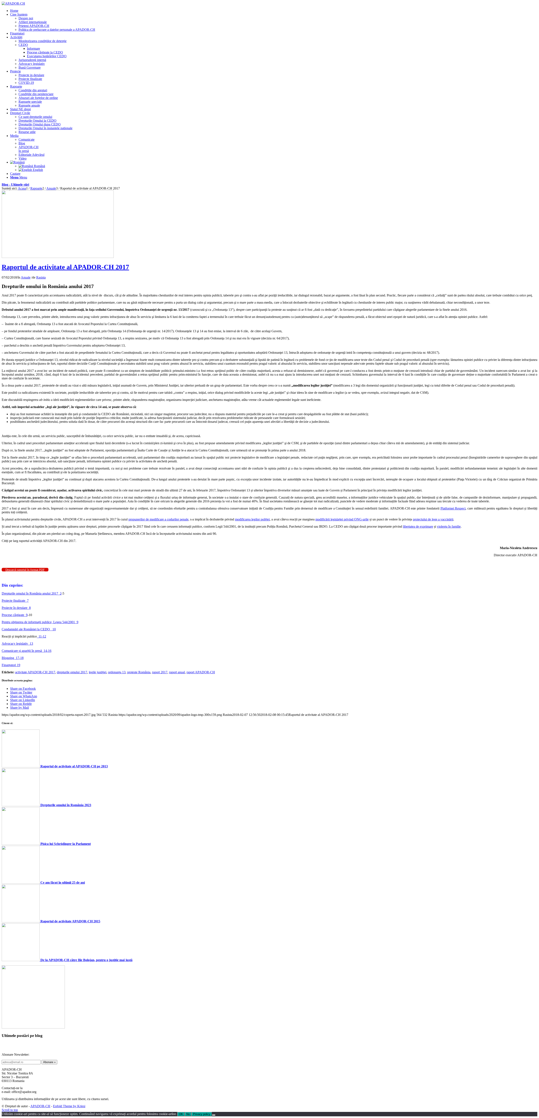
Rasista (41, 277)
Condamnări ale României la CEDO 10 (29, 629)
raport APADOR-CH (201, 672)
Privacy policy (201, 1114)
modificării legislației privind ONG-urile (342, 519)
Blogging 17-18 (13, 658)
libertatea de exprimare (418, 526)
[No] (213, 1115)
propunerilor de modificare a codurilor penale (158, 519)
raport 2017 (159, 672)
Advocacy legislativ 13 (17, 643)
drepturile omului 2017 (72, 672)
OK (181, 1114)
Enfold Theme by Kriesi (69, 1106)
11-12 (41, 636)
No (188, 1114)
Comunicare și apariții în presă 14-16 (26, 650)
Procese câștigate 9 (15, 615)
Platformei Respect (453, 508)
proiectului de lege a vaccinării (433, 519)
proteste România (138, 672)
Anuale (26, 277)
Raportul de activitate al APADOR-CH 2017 (65, 267)
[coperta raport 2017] (58, 257)
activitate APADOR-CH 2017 (35, 672)
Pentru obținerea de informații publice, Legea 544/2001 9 (40, 622)
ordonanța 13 (116, 672)
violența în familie (449, 526)
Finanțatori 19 (11, 665)
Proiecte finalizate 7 (15, 600)
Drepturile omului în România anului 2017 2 (31, 593)
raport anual (177, 672)
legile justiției (97, 672)
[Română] (17, 162)
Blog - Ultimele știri (15, 184)
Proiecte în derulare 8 (16, 608)
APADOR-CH (40, 1106)
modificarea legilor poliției (252, 519)
